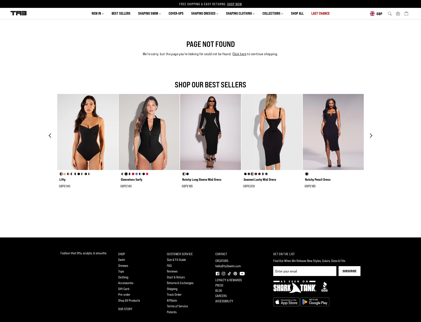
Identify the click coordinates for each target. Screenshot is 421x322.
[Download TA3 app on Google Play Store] (314, 301)
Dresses (123, 265)
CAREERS (221, 296)
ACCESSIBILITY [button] (224, 301)
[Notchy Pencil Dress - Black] (333, 132)
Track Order (174, 294)
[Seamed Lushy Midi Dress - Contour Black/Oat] (271, 132)
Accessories (125, 283)
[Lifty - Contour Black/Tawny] (87, 132)
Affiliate (172, 300)
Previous (51, 136)
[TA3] (19, 13)
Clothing (123, 277)
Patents (172, 312)
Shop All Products (129, 300)
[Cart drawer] (406, 13)
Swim (121, 260)
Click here (239, 54)
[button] (217, 273)
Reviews (172, 271)
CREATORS (221, 261)
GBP (379, 13)
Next (370, 136)
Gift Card (123, 289)
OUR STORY (125, 309)
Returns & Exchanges (180, 283)
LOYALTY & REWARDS (228, 280)
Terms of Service (177, 306)
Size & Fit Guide (176, 260)
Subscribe (350, 271)
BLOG (218, 290)
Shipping (172, 289)
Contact (221, 254)
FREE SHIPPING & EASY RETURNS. (210, 4)
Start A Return (176, 277)
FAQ (169, 265)
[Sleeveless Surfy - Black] (149, 132)
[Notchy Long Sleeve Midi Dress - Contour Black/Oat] (210, 132)
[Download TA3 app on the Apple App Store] (286, 301)
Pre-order (124, 294)
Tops (121, 271)
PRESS (219, 285)
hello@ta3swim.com (228, 266)
